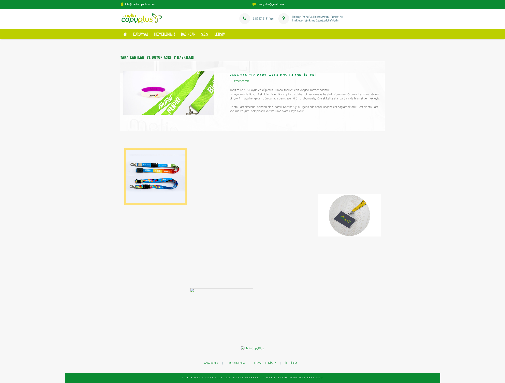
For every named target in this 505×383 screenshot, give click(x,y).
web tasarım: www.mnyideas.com (294, 378)
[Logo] (142, 19)
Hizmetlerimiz (240, 81)
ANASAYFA (211, 363)
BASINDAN (188, 34)
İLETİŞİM (219, 34)
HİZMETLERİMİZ (164, 34)
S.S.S (204, 34)
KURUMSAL (140, 34)
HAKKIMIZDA (236, 363)
